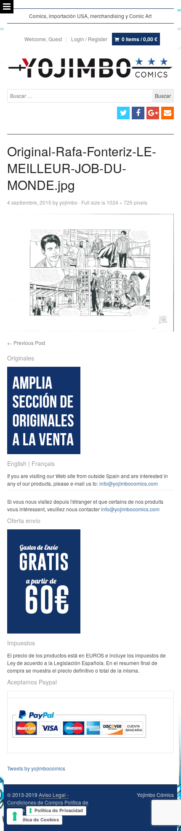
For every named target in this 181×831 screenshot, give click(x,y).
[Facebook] (138, 113)
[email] (167, 113)
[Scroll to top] (165, 819)
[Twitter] (123, 113)
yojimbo (68, 202)
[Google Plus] (152, 113)
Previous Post (26, 342)
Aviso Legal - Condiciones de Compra (38, 798)
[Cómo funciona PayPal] (79, 745)
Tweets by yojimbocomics (36, 768)
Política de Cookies (37, 820)
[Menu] (6, 6)
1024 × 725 (119, 202)
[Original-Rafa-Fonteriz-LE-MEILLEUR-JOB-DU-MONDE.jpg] (90, 273)
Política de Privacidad (59, 810)
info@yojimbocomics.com (128, 483)
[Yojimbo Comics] (90, 68)
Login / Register (89, 38)
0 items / (139, 39)
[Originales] (43, 451)
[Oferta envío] (43, 631)
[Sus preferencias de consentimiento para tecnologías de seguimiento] (15, 816)
